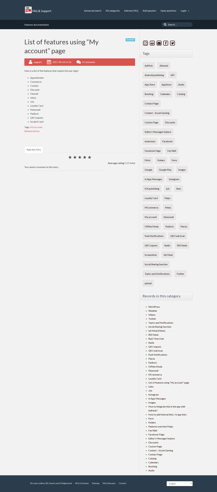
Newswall (169, 217)
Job (150, 390)
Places (184, 226)
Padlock (169, 226)
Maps (167, 198)
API (172, 75)
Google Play (165, 169)
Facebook (167, 141)
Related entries (32, 131)
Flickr (148, 160)
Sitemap (95, 483)
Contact (122, 483)
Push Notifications (154, 235)
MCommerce (151, 207)
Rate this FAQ (34, 149)
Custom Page (151, 122)
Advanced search (92, 10)
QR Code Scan (177, 235)
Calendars (165, 94)
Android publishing (154, 75)
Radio (167, 245)
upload (148, 283)
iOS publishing (152, 188)
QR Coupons (151, 245)
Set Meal (168, 254)
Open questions (168, 10)
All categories (113, 10)
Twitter (180, 273)
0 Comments (88, 62)
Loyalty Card (151, 198)
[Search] (164, 24)
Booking (149, 94)
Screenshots (151, 254)
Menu (168, 207)
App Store (150, 84)
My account (36, 127)
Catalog (181, 94)
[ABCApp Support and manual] (38, 10)
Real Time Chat (156, 338)
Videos (151, 314)
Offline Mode (152, 226)
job (167, 188)
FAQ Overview (82, 483)
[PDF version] (145, 43)
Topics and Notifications (157, 273)
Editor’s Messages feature (158, 131)
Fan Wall (171, 150)
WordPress (154, 306)
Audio (181, 84)
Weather (152, 310)
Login (184, 10)
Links (151, 386)
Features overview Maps (160, 426)
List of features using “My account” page (168, 382)
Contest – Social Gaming (157, 112)
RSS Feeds (182, 245)
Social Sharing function (156, 264)
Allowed (164, 65)
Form (174, 160)
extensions (150, 141)
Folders (161, 160)
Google (148, 169)
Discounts (170, 122)
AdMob (149, 65)
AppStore (166, 84)
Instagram (174, 179)
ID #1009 (130, 40)
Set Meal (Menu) (156, 330)
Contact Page (152, 103)
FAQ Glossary (109, 483)
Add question (149, 10)
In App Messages (153, 179)
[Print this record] (152, 43)
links (178, 188)
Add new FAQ (131, 10)
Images (182, 169)
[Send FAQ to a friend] (159, 43)
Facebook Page (153, 150)
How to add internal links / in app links (167, 414)
